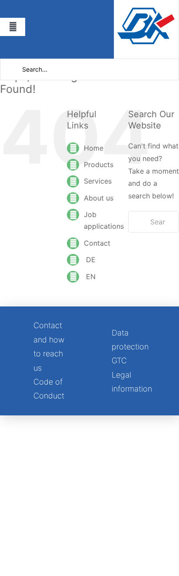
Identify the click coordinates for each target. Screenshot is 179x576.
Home (93, 148)
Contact (97, 243)
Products (98, 164)
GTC (119, 360)
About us (98, 198)
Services (98, 181)
